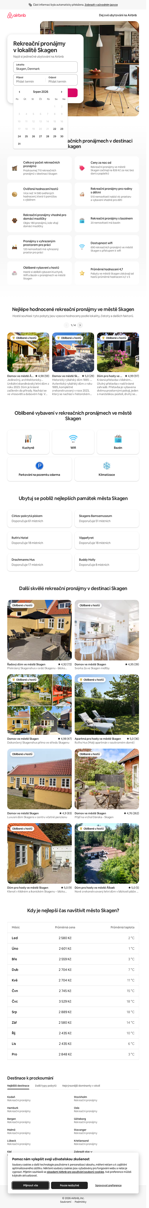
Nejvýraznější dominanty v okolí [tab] (81, 1085)
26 (33, 136)
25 (26, 136)
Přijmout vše (30, 1185)
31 (19, 143)
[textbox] (29, 81)
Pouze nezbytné (69, 1185)
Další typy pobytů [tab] (46, 1085)
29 (54, 136)
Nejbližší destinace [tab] (18, 1085)
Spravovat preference (108, 1185)
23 (61, 129)
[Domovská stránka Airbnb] (16, 15)
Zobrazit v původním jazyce (101, 4)
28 (47, 136)
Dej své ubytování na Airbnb (118, 15)
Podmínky (80, 1201)
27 (40, 136)
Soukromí (65, 1201)
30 (61, 136)
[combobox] (45, 69)
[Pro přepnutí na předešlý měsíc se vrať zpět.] (20, 92)
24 (19, 136)
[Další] (80, 325)
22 (54, 129)
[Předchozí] (66, 325)
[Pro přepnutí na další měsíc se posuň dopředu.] (61, 92)
